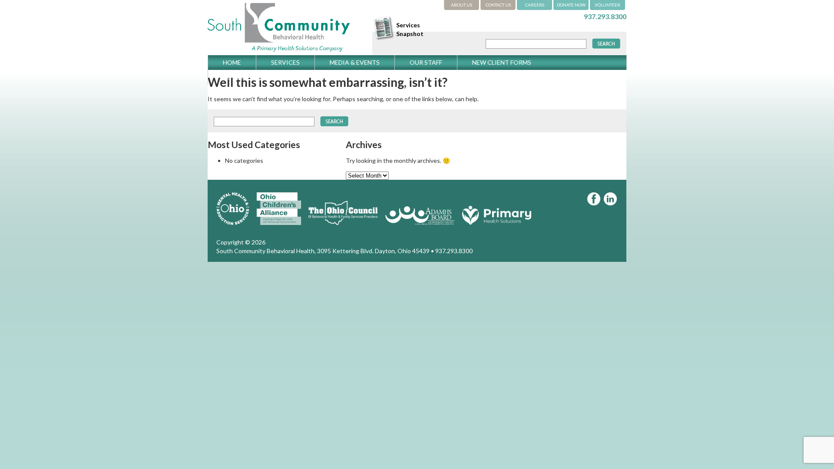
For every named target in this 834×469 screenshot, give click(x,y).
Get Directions (249, 77)
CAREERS (534, 4)
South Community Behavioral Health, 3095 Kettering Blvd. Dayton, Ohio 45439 (323, 250)
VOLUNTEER (607, 4)
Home (232, 62)
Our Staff (426, 62)
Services (285, 62)
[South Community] (279, 50)
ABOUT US (461, 4)
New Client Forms (501, 62)
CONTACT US (498, 4)
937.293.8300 (605, 16)
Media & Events (355, 62)
